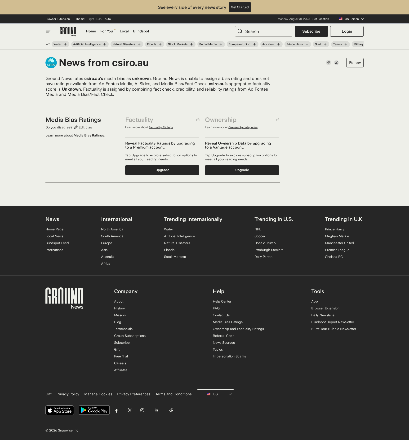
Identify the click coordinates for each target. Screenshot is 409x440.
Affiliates (120, 370)
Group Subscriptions (130, 336)
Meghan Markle (337, 236)
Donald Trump (265, 243)
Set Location (320, 19)
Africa (105, 263)
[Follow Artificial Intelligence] (104, 44)
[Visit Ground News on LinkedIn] (156, 410)
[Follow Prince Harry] (307, 44)
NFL (257, 229)
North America (112, 229)
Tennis (337, 44)
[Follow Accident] (278, 44)
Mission (120, 315)
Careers (120, 363)
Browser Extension (57, 19)
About (118, 301)
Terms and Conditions (174, 394)
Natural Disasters (123, 44)
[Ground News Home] (68, 32)
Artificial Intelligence (87, 44)
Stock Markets (177, 44)
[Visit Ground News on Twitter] (130, 410)
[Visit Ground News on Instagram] (142, 410)
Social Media (208, 44)
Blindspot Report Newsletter (332, 322)
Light (91, 19)
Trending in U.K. (344, 219)
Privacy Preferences (134, 394)
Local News (54, 236)
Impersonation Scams (229, 356)
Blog (117, 322)
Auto (108, 19)
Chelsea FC (334, 257)
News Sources (224, 342)
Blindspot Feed (57, 243)
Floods (151, 44)
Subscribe (311, 31)
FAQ (216, 308)
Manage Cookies (98, 394)
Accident (268, 44)
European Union (239, 44)
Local (124, 31)
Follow (355, 62)
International (54, 250)
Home (91, 31)
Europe (106, 243)
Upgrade (162, 170)
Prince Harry (294, 44)
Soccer (259, 236)
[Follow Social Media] (221, 44)
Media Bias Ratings (89, 135)
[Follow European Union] (254, 44)
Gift (117, 349)
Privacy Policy (68, 394)
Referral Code (223, 336)
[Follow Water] (65, 44)
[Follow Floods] (160, 44)
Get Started (240, 7)
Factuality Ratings (161, 127)
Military (359, 44)
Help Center (222, 301)
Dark (99, 19)
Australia (107, 257)
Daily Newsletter (323, 315)
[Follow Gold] (325, 44)
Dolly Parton (263, 257)
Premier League (337, 250)
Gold (318, 44)
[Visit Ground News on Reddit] (171, 410)
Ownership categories (243, 127)
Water (57, 44)
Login (347, 31)
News (52, 219)
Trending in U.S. (273, 219)
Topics (218, 349)
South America (112, 236)
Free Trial (121, 356)
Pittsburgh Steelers (268, 250)
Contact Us (221, 315)
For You (106, 31)
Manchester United (339, 243)
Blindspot (141, 31)
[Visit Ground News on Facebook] (117, 410)
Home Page (54, 229)
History (119, 308)
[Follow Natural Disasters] (139, 44)
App (314, 301)
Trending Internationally (193, 219)
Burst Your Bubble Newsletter (333, 329)
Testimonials (123, 329)
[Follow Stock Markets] (191, 44)
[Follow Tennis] (346, 44)
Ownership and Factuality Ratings (238, 329)
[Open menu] (48, 31)
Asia (104, 250)
